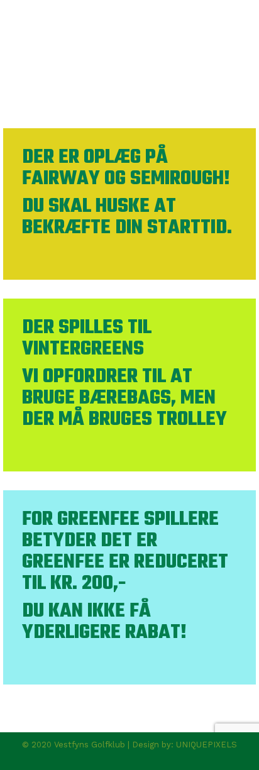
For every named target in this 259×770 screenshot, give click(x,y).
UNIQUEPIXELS (206, 744)
